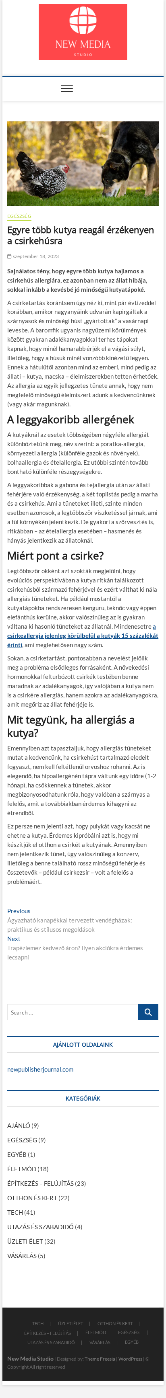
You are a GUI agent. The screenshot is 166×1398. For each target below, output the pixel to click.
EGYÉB (17, 1154)
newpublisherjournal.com (40, 1069)
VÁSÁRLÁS (22, 1255)
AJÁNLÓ (18, 1125)
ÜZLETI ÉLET (25, 1241)
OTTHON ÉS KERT (32, 1197)
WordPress (130, 1359)
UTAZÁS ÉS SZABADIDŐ (40, 1226)
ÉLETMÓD (21, 1169)
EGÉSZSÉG (19, 216)
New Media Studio (30, 1358)
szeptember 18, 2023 (35, 256)
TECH (15, 1212)
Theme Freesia (100, 1359)
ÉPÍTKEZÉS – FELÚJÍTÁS (40, 1183)
